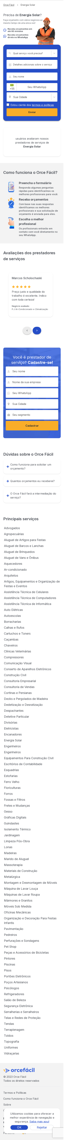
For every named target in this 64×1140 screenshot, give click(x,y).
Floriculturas (12, 787)
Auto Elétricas (13, 610)
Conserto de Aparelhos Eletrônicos (27, 669)
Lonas (8, 847)
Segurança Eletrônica (18, 1006)
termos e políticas (43, 105)
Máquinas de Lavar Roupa (22, 894)
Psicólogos (11, 988)
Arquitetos (11, 575)
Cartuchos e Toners (17, 633)
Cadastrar (32, 425)
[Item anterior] (27, 330)
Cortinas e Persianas (18, 693)
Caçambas (11, 639)
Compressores (14, 657)
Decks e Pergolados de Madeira (26, 699)
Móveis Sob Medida (17, 906)
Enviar (32, 112)
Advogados (12, 528)
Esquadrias (11, 770)
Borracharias (12, 621)
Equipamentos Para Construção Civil (28, 758)
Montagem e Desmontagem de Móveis (30, 882)
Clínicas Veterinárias (17, 651)
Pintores (9, 958)
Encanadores (13, 734)
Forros (8, 793)
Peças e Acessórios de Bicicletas (26, 952)
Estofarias (11, 776)
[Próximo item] (37, 330)
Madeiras (10, 853)
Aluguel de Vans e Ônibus (21, 557)
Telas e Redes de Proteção (22, 1018)
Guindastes (11, 823)
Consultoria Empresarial (20, 681)
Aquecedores (13, 563)
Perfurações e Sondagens (21, 940)
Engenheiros (12, 746)
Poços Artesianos (16, 982)
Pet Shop (10, 946)
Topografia (11, 1041)
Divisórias (10, 722)
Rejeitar (42, 1127)
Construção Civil (15, 675)
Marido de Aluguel (16, 859)
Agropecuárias (14, 534)
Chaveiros (11, 645)
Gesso (8, 811)
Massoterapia (13, 865)
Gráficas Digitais (15, 817)
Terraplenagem (14, 1029)
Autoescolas (12, 615)
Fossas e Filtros (14, 799)
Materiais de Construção (20, 871)
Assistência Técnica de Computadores (30, 598)
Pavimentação (13, 929)
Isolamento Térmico (17, 829)
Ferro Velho (11, 782)
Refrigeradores (14, 994)
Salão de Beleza (15, 1000)
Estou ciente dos (32, 105)
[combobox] (13, 53)
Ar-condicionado (15, 569)
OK (19, 1127)
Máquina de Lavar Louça (21, 888)
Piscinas (9, 964)
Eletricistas (11, 728)
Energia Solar (13, 740)
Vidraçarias (11, 1053)
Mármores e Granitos (18, 900)
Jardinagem (12, 835)
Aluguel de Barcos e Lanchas (23, 546)
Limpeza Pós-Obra (17, 841)
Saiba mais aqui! (39, 1121)
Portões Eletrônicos (17, 976)
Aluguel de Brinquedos (19, 552)
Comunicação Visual (18, 663)
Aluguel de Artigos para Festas (25, 540)
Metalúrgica (12, 876)
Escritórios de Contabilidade (23, 764)
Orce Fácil (8, 4)
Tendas (9, 1023)
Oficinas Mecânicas (17, 912)
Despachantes (13, 710)
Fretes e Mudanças (17, 805)
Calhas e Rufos (14, 627)
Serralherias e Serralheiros (21, 1012)
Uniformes (11, 1047)
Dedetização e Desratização (23, 704)
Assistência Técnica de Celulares (26, 592)
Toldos (8, 1035)
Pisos (7, 970)
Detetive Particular (16, 716)
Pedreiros (10, 934)
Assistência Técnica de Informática (27, 604)
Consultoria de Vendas (19, 687)
